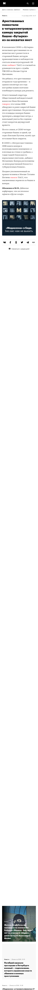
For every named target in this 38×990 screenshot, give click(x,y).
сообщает (11, 65)
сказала (13, 177)
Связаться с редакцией (20, 248)
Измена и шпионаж (29, 9)
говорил (6, 104)
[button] (33, 3)
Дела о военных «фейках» (11, 9)
